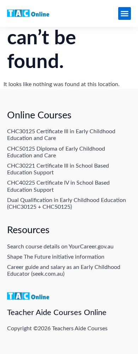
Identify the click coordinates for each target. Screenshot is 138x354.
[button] (124, 13)
